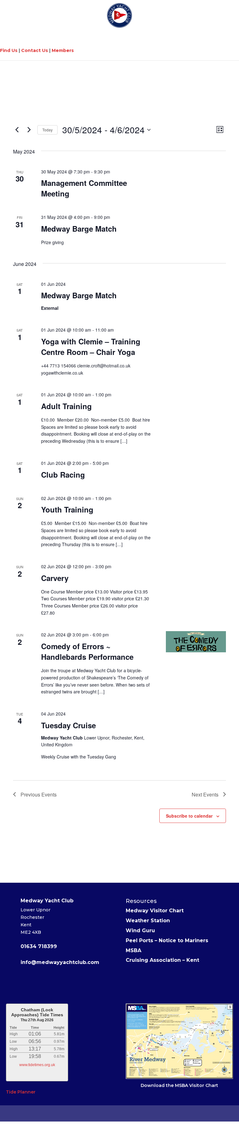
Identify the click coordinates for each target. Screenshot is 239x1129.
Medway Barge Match (79, 228)
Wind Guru (140, 930)
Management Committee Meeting (84, 188)
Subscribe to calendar (189, 816)
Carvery (54, 578)
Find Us (8, 50)
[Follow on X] (59, 981)
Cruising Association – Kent (162, 960)
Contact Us (34, 50)
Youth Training (67, 509)
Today (47, 129)
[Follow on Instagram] (73, 981)
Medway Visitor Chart (155, 911)
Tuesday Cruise (68, 725)
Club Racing (63, 474)
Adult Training (66, 406)
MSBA (133, 950)
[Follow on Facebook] (46, 981)
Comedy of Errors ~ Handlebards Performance (87, 651)
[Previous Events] (17, 130)
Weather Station (148, 921)
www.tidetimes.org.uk (37, 1065)
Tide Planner (20, 1092)
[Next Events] (29, 130)
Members (63, 50)
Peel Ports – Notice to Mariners (167, 940)
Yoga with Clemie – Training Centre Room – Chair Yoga (90, 346)
